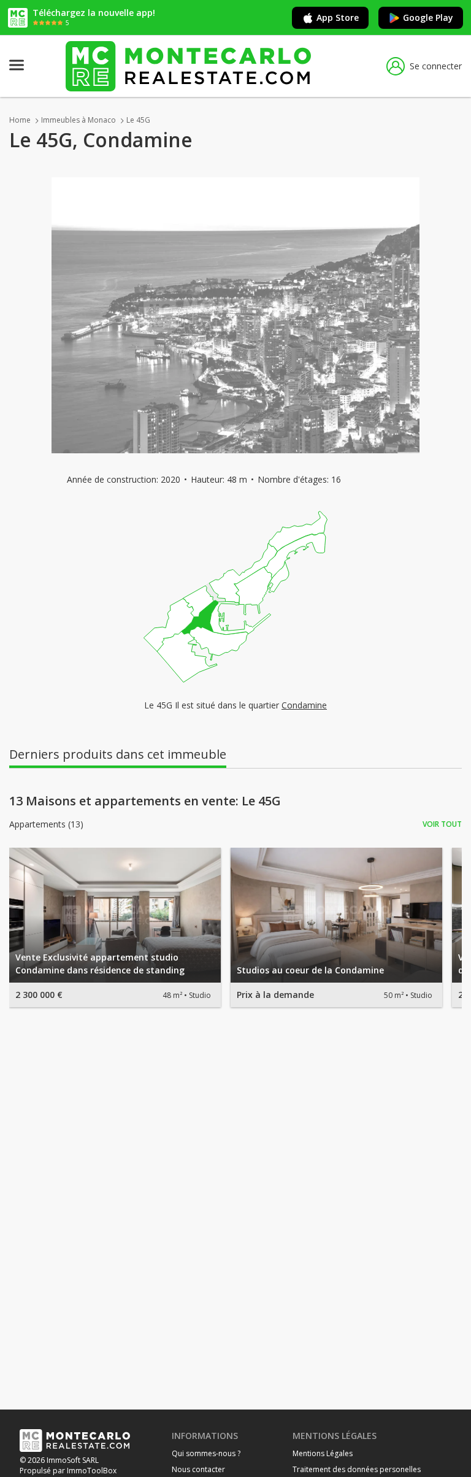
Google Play (428, 17)
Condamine (304, 705)
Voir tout (442, 824)
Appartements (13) (46, 824)
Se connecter (436, 66)
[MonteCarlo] (188, 66)
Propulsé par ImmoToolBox (68, 1470)
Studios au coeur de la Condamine (310, 970)
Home (20, 120)
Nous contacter (198, 1469)
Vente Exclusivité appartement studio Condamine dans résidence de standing (100, 963)
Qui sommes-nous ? (206, 1453)
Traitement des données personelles (357, 1469)
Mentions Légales (323, 1453)
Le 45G (138, 120)
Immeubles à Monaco (78, 120)
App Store (337, 17)
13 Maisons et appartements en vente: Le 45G (145, 801)
